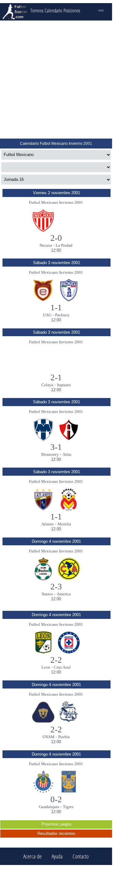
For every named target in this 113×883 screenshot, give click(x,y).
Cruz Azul (62, 667)
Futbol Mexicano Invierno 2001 (56, 202)
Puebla (64, 736)
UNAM (48, 736)
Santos (47, 594)
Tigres (68, 806)
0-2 (56, 799)
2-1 (56, 377)
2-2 (56, 660)
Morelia (64, 524)
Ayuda (57, 856)
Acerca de (32, 856)
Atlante (47, 524)
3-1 (56, 447)
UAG (47, 315)
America (64, 594)
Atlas (67, 454)
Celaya (47, 384)
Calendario (53, 10)
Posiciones (72, 10)
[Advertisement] (56, 79)
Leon (45, 667)
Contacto (81, 856)
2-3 (56, 586)
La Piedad (64, 245)
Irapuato (64, 384)
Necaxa (46, 245)
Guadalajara (49, 806)
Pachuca (62, 315)
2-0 (56, 238)
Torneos (37, 10)
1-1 (56, 307)
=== (101, 10)
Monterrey (50, 454)
